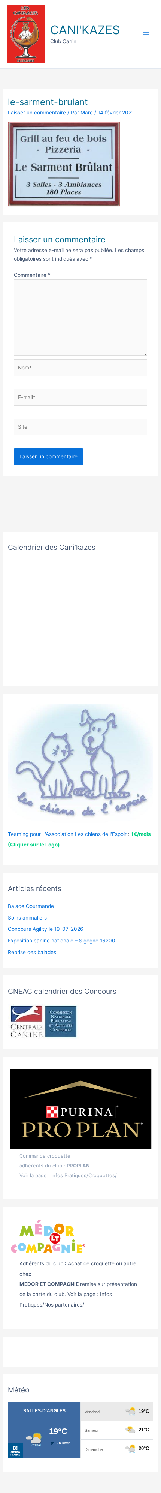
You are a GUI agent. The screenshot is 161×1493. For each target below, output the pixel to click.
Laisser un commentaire (37, 113)
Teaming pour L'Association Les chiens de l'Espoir (67, 834)
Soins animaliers (27, 918)
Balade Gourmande (31, 906)
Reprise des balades (32, 952)
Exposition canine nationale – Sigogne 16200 (61, 941)
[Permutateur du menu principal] (146, 34)
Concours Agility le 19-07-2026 (45, 929)
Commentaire (32, 275)
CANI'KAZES (85, 30)
